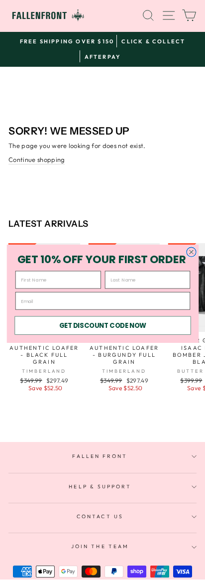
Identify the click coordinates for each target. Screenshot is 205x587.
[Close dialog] (191, 252)
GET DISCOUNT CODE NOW (102, 324)
